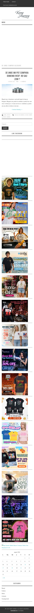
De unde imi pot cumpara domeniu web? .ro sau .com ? (17, 76)
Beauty (3, 588)
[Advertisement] (17, 43)
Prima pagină (6, 2)
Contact (14, 2)
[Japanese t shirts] (15, 213)
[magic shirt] (15, 359)
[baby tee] (15, 433)
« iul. (3, 578)
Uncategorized (5, 599)
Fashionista (14, 610)
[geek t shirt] (15, 188)
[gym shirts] (15, 237)
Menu (3, 22)
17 (3, 568)
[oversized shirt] (15, 286)
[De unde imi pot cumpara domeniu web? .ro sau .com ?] (17, 90)
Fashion (4, 591)
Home (5, 115)
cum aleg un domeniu (19, 115)
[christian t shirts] (15, 262)
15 (25, 564)
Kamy (17, 81)
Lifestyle (8, 115)
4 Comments (23, 81)
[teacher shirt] (15, 457)
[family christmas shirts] (15, 408)
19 (12, 568)
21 (21, 568)
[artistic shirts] (15, 506)
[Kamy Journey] (17, 14)
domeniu (8, 117)
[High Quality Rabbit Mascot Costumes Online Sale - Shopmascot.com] (17, 546)
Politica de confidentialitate (10, 5)
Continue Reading (17, 109)
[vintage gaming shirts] (15, 311)
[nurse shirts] (15, 335)
